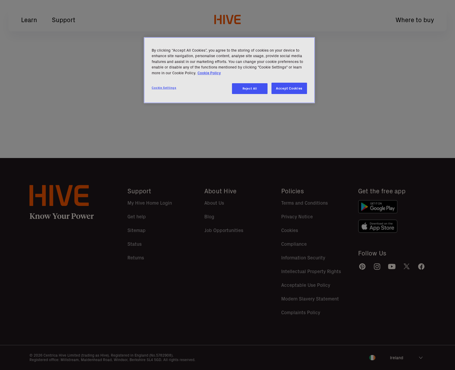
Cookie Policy (209, 73)
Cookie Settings (164, 88)
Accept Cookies (289, 88)
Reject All (250, 88)
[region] (229, 70)
